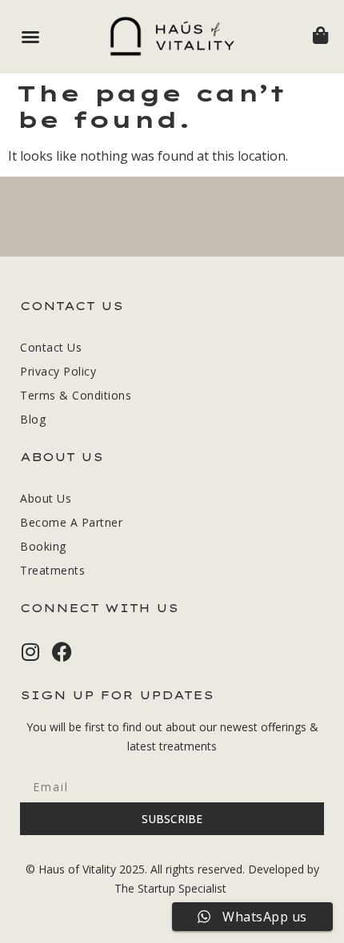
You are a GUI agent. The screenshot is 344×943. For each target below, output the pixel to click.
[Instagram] (30, 652)
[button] (30, 36)
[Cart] (320, 35)
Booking (43, 546)
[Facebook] (62, 652)
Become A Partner (71, 522)
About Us (45, 498)
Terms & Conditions (75, 395)
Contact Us (51, 347)
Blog (33, 419)
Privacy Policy (58, 371)
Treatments (52, 570)
